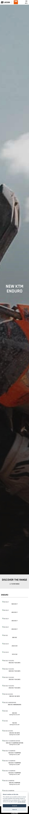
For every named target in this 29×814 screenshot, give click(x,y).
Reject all (14, 809)
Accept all (14, 805)
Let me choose (21, 801)
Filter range (15, 584)
